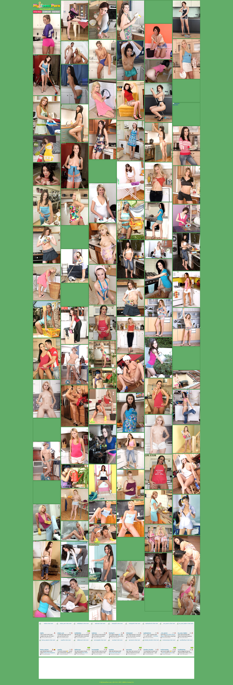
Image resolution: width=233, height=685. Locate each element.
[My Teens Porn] (46, 4)
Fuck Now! (55, 12)
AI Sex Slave (37, 12)
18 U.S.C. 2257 (117, 682)
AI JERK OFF (46, 12)
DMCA (124, 682)
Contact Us (130, 682)
